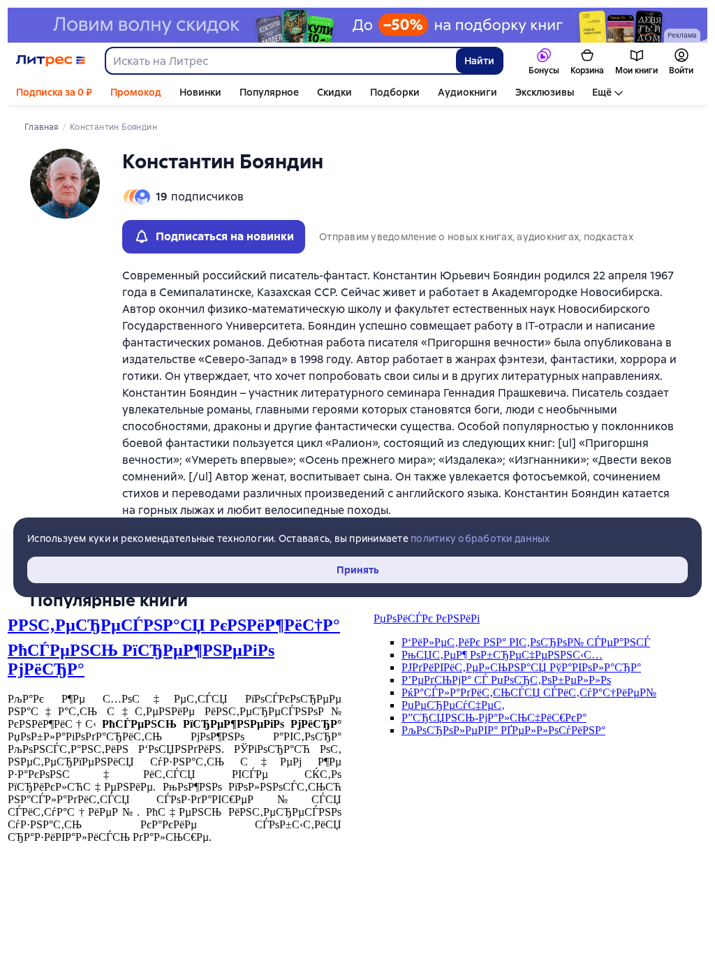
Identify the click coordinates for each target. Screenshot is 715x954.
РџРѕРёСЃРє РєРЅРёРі (427, 618)
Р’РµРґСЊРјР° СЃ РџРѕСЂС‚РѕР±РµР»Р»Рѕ (506, 680)
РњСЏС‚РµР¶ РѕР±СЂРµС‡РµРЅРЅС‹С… (502, 655)
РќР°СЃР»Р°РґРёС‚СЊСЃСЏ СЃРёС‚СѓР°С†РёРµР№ (528, 692)
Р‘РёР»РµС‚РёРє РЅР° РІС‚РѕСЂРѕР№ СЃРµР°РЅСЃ (525, 642)
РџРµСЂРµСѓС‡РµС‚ (453, 705)
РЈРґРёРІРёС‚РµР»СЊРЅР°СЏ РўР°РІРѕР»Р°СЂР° (521, 667)
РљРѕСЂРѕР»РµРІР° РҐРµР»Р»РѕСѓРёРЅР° (503, 730)
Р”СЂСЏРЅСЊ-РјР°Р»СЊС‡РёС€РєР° (494, 718)
